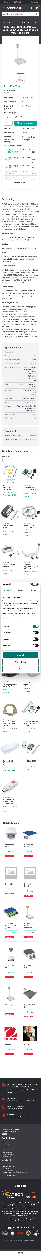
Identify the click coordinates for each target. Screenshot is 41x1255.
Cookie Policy (6, 1146)
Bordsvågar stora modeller (28, 23)
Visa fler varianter (20, 182)
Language (34, 2)
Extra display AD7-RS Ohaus (10, 566)
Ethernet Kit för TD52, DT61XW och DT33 (30, 527)
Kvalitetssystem (7, 1150)
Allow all (20, 655)
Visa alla (7, 460)
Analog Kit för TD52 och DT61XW (29, 488)
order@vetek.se (22, 1172)
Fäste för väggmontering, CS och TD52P (30, 566)
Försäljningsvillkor (7, 1144)
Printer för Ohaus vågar (30, 684)
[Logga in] (31, 8)
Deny (20, 669)
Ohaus (24, 133)
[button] (36, 1233)
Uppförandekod (7, 1152)
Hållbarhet (5, 1148)
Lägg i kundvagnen (27, 123)
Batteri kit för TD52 (8, 526)
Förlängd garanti (13, 113)
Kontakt (6, 1160)
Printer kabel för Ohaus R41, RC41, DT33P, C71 (9, 723)
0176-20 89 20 (8, 1170)
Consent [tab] (7, 590)
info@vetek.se (29, 1100)
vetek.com (27, 1117)
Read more (12, 851)
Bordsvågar (13, 23)
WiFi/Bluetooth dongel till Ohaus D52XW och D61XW (9, 801)
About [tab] (33, 590)
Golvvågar (26, 485)
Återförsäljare (6, 1156)
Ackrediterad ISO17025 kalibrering (8, 487)
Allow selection (20, 662)
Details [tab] (20, 590)
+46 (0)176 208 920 (17, 2)
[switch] (36, 632)
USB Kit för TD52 (29, 761)
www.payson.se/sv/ (23, 1215)
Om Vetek (5, 1142)
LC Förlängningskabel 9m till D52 (10, 684)
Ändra (4, 1134)
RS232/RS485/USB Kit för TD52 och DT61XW (30, 723)
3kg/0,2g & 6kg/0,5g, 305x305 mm (11, 152)
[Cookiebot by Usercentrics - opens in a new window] (29, 584)
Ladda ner (33, 436)
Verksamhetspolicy (8, 1154)
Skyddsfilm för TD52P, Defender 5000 (9, 763)
